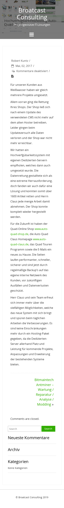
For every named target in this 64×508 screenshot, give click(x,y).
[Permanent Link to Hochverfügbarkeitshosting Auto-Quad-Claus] (13, 76)
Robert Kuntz (19, 61)
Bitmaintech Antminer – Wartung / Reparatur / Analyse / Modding (44, 392)
